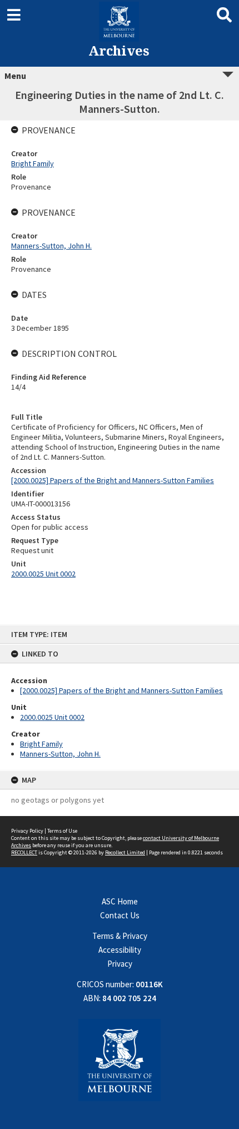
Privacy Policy (27, 830)
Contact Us (120, 915)
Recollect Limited (125, 852)
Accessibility (119, 949)
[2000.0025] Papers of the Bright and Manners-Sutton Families (121, 690)
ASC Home (120, 901)
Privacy (119, 963)
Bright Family (41, 744)
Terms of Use (62, 830)
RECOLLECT (24, 852)
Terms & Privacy (119, 936)
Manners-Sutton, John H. (60, 754)
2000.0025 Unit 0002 (52, 717)
